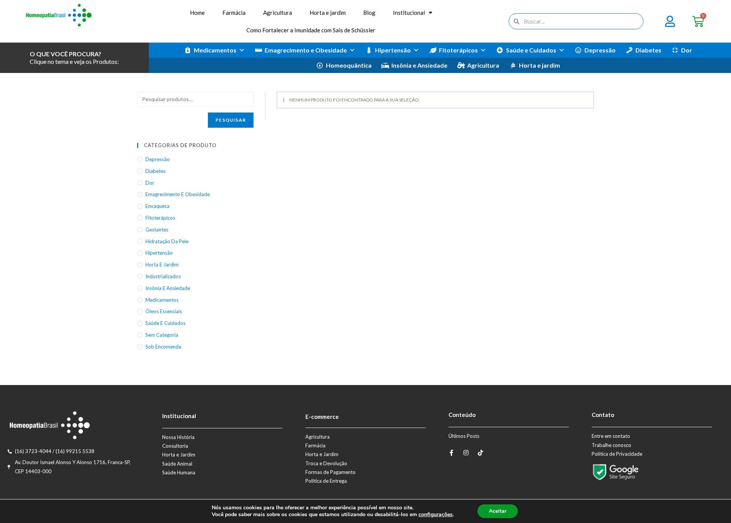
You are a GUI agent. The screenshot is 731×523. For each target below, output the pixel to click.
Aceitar (497, 511)
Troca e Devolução (326, 463)
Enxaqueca (157, 206)
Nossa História (178, 437)
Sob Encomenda (163, 347)
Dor (686, 50)
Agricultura (277, 12)
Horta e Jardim (178, 455)
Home (197, 12)
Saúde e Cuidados (531, 50)
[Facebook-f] (451, 453)
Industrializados (163, 276)
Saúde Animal (177, 464)
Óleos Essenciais (163, 311)
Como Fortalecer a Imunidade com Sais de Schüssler (310, 30)
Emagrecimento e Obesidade (306, 50)
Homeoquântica (349, 65)
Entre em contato (611, 436)
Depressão (600, 50)
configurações (435, 514)
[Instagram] (466, 453)
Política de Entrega (326, 481)
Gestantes (156, 230)
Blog (369, 12)
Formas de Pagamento (330, 472)
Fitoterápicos (458, 50)
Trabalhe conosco (611, 445)
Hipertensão (393, 50)
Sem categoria (161, 335)
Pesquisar (230, 120)
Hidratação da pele (166, 241)
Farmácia (234, 12)
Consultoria (175, 446)
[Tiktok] (480, 453)
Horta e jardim (328, 12)
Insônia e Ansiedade (419, 65)
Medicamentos (215, 50)
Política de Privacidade (617, 454)
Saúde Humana (178, 472)
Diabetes (648, 50)
